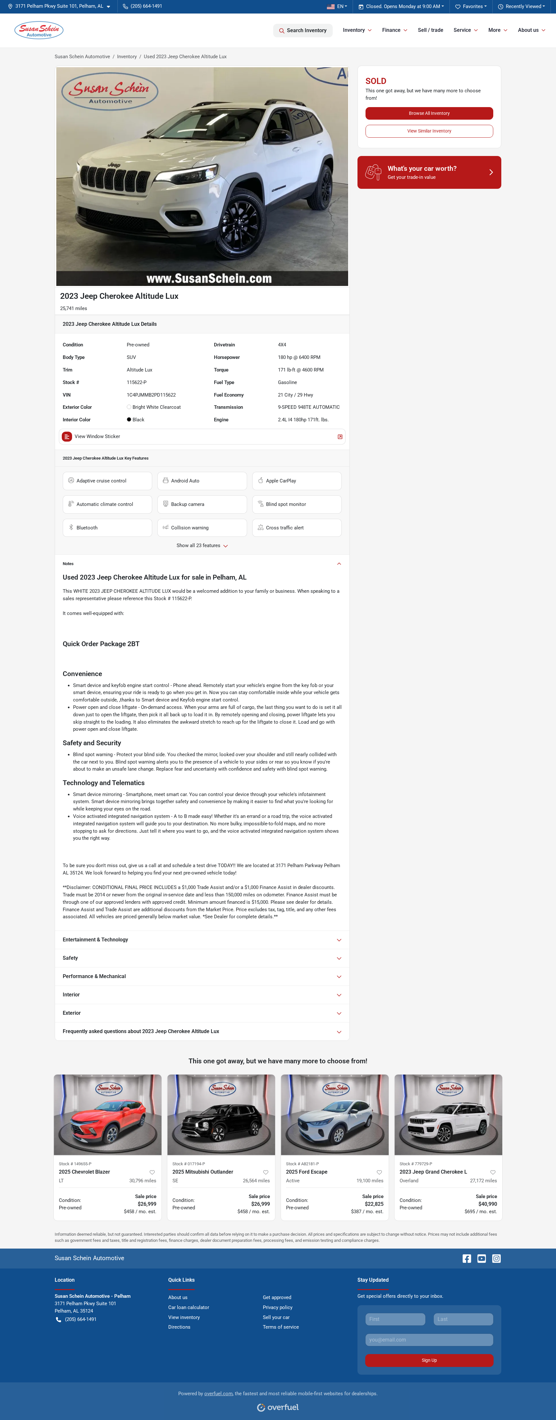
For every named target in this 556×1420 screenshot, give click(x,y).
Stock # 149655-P (75, 1163)
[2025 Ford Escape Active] (335, 1115)
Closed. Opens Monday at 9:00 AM (403, 6)
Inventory (127, 57)
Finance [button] (391, 30)
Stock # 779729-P (416, 1163)
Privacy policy (277, 1307)
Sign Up (429, 1360)
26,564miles (256, 1181)
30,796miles (142, 1181)
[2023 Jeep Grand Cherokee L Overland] (448, 1115)
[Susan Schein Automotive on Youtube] (479, 1258)
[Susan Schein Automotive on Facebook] (464, 1258)
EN (340, 6)
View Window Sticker (97, 436)
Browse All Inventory (429, 113)
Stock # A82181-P (302, 1163)
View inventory (184, 1317)
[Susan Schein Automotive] (39, 30)
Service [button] (462, 30)
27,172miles (483, 1181)
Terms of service (281, 1327)
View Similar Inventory (429, 130)
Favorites (473, 6)
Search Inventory (307, 30)
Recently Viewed (523, 6)
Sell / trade (430, 30)
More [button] (494, 30)
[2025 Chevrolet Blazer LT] (108, 1115)
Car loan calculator (188, 1307)
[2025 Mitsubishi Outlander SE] (221, 1115)
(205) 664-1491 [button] (146, 6)
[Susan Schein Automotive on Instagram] (493, 1258)
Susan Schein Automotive (82, 57)
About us (178, 1297)
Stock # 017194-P (188, 1163)
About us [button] (528, 30)
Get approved (277, 1297)
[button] (61, 6)
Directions (179, 1327)
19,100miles (370, 1181)
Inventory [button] (354, 30)
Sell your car (276, 1317)
